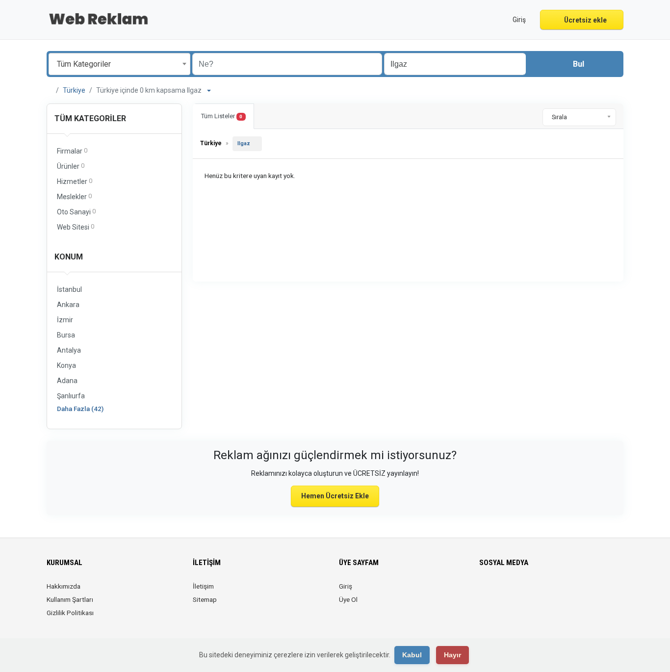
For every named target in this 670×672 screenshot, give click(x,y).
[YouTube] (540, 592)
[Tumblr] (554, 592)
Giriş (345, 586)
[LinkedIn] (513, 592)
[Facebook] (485, 592)
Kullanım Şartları (70, 599)
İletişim (203, 586)
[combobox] (119, 64)
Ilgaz (243, 143)
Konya (66, 365)
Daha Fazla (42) (80, 409)
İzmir (65, 320)
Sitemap (205, 599)
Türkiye (74, 90)
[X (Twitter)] (499, 592)
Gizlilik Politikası (70, 613)
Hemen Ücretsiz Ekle (335, 496)
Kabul (412, 655)
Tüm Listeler (221, 116)
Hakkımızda (63, 586)
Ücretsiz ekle (585, 20)
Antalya (69, 350)
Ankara (68, 305)
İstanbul (69, 289)
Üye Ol (348, 599)
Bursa (66, 335)
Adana (67, 381)
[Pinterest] (526, 592)
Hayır (452, 655)
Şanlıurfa (71, 396)
